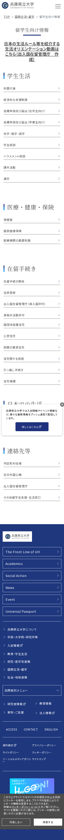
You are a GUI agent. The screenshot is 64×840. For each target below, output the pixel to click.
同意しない (16, 822)
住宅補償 (10, 381)
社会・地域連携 (17, 677)
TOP (7, 16)
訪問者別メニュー (16, 690)
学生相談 (10, 145)
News (10, 587)
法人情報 (45, 713)
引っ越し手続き (13, 370)
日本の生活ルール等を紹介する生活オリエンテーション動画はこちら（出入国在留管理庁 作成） (32, 51)
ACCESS (11, 729)
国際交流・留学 (24, 16)
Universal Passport (21, 611)
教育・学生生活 (17, 654)
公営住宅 (10, 336)
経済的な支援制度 (16, 99)
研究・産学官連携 (18, 661)
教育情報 (45, 703)
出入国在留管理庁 (16, 486)
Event (10, 599)
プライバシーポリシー (44, 745)
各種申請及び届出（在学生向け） (25, 111)
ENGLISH (51, 729)
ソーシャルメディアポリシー (17, 760)
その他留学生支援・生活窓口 (22, 497)
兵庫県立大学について (22, 629)
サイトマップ (39, 759)
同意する (48, 822)
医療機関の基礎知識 (17, 240)
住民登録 (10, 292)
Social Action (16, 575)
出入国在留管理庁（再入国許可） (25, 304)
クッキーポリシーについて (26, 807)
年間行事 (10, 88)
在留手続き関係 (14, 281)
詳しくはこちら (30, 427)
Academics (14, 563)
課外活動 (10, 167)
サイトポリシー (11, 752)
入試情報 (13, 645)
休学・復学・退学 (14, 133)
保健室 (8, 219)
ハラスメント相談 (14, 156)
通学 (7, 179)
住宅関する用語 (14, 358)
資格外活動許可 (14, 315)
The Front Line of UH (23, 551)
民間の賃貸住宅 (14, 347)
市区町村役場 (13, 463)
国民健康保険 (13, 231)
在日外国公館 (13, 474)
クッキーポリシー (42, 752)
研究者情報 (15, 704)
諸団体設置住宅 (14, 324)
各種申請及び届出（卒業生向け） (25, 122)
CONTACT (31, 729)
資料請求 (8, 745)
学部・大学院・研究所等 (22, 637)
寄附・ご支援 (15, 712)
